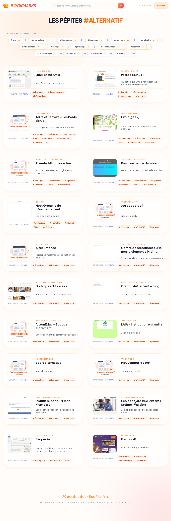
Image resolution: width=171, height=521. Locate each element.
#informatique (46, 53)
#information (30, 47)
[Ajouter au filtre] (25, 40)
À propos (95, 502)
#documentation (56, 92)
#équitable (121, 40)
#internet (137, 47)
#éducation (68, 40)
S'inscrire (145, 6)
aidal (25, 94)
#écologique (39, 40)
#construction (109, 47)
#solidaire (147, 40)
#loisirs (122, 53)
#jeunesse (95, 40)
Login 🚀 (161, 6)
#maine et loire (64, 138)
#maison (73, 53)
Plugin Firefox (119, 502)
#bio (15, 40)
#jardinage (81, 47)
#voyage (56, 47)
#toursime (98, 53)
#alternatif (38, 92)
